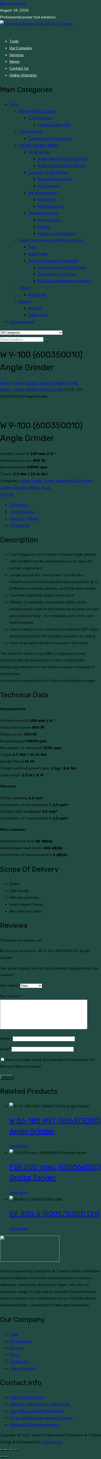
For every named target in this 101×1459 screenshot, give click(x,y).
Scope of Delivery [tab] (24, 518)
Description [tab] (18, 504)
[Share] (11, 1450)
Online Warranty (23, 75)
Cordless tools (31, 131)
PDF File (7, 494)
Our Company (20, 48)
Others (24, 287)
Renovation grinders (54, 179)
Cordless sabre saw (54, 124)
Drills (32, 246)
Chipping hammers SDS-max (62, 267)
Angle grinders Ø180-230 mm (63, 158)
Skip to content (13, 3)
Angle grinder (39, 151)
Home (5, 382)
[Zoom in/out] (2, 1450)
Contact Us (19, 68)
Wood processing (43, 212)
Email (6, 1049)
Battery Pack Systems (38, 111)
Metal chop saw (51, 206)
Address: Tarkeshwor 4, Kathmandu (39, 1404)
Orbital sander (49, 219)
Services (16, 54)
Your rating (10, 985)
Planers (44, 226)
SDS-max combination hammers (65, 280)
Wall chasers (48, 185)
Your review (11, 996)
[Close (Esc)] (16, 1450)
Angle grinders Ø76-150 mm (62, 165)
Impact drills (38, 253)
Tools (14, 41)
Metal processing (42, 192)
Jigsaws (34, 308)
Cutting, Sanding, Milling (38, 145)
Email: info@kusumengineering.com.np (41, 1417)
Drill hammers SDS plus (57, 274)
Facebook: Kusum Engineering (34, 1424)
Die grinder (47, 199)
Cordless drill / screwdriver (50, 138)
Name (6, 1038)
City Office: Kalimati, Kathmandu (36, 1411)
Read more (18, 1146)
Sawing (25, 301)
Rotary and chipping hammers (53, 260)
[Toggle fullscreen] (6, 1450)
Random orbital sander (56, 233)
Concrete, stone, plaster (48, 172)
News (14, 61)
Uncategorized (21, 321)
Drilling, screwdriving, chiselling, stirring (50, 240)
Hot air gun (37, 294)
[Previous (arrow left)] (2, 1457)
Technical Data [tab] (22, 511)
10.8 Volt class (40, 117)
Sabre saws (38, 314)
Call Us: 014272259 (26, 1397)
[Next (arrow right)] (6, 1457)
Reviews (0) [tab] (19, 525)
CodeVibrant (51, 1441)
